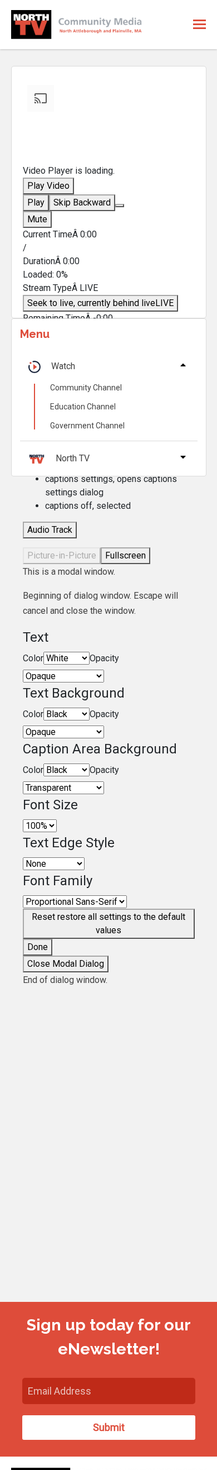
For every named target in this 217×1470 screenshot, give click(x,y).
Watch (63, 366)
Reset (108, 923)
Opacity (104, 658)
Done (37, 947)
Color (33, 658)
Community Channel (86, 388)
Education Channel (83, 407)
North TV (73, 458)
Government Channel (87, 425)
